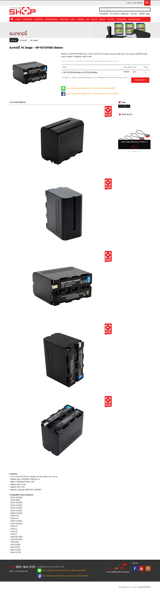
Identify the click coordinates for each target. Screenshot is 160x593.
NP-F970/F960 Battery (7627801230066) (80, 72)
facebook (134, 568)
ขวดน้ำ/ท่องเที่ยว (51, 19)
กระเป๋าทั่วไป (38, 19)
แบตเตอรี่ (23, 40)
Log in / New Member (135, 2)
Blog (147, 13)
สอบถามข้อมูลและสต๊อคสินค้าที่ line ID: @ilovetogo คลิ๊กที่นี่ (90, 88)
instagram (148, 568)
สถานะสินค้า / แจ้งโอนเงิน (119, 13)
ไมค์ (88, 19)
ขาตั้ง (73, 19)
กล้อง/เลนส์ (64, 19)
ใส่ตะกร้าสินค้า (140, 80)
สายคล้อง (80, 19)
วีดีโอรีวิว (142, 13)
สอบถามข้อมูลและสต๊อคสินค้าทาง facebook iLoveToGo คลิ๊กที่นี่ (91, 94)
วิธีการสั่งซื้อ (103, 13)
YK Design (34, 40)
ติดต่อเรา (134, 13)
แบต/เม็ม (111, 19)
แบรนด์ (17, 19)
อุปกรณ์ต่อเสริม (134, 19)
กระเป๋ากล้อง (27, 19)
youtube (141, 568)
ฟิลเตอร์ (102, 19)
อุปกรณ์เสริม (121, 19)
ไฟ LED (94, 19)
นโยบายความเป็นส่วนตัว (144, 587)
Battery (127, 106)
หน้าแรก (11, 19)
